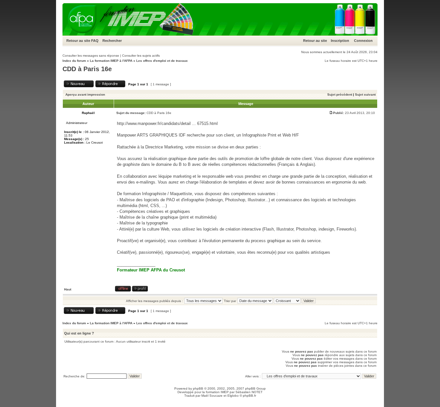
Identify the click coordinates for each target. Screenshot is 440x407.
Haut (67, 289)
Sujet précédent (339, 94)
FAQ (95, 41)
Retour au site (78, 41)
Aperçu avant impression (85, 94)
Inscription (340, 41)
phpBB (198, 388)
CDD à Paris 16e (87, 68)
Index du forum (74, 60)
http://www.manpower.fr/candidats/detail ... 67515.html (167, 123)
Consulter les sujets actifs (141, 55)
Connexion (363, 41)
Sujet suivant (365, 94)
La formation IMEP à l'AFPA (111, 60)
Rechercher (112, 41)
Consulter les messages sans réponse (90, 55)
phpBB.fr (249, 395)
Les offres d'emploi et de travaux (162, 60)
